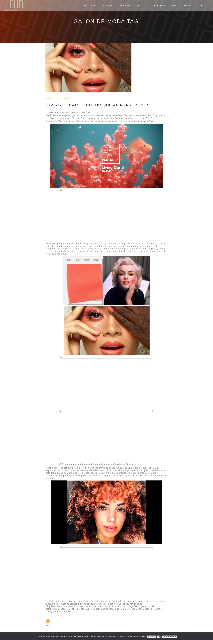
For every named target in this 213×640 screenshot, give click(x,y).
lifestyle (67, 98)
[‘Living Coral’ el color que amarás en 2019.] (88, 67)
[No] (210, 637)
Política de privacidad (169, 636)
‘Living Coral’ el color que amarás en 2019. (98, 105)
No (159, 636)
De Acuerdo (151, 636)
